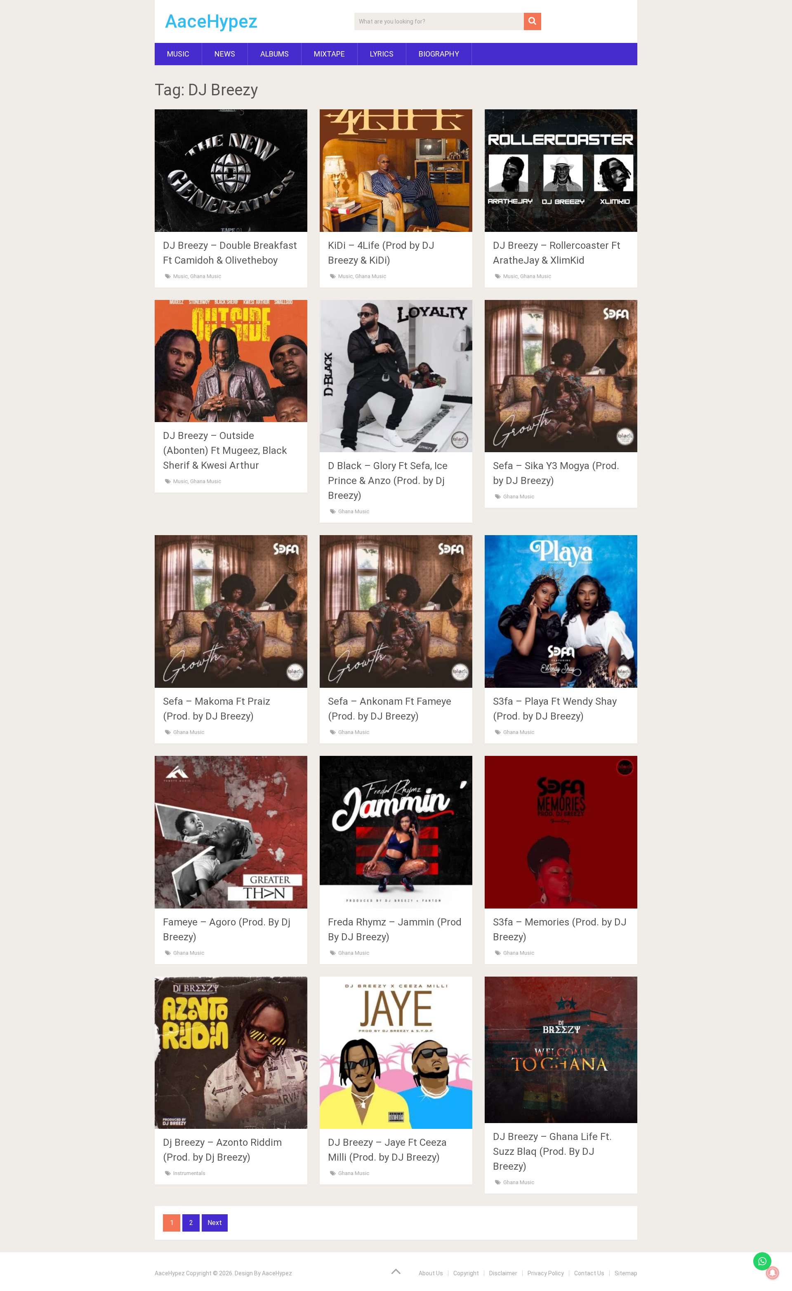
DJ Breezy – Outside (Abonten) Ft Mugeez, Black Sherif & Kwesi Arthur (225, 450)
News (224, 54)
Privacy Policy (546, 1273)
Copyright (466, 1273)
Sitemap (626, 1273)
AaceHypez (211, 21)
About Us (431, 1273)
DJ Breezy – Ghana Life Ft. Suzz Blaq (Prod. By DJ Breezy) (552, 1151)
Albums (274, 54)
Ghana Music (205, 276)
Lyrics (382, 54)
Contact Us (589, 1273)
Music (178, 54)
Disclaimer (503, 1273)
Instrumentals (189, 1173)
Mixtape (329, 54)
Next (214, 1223)
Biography (439, 54)
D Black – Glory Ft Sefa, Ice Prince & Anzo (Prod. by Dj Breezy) (388, 480)
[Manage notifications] (772, 1272)
